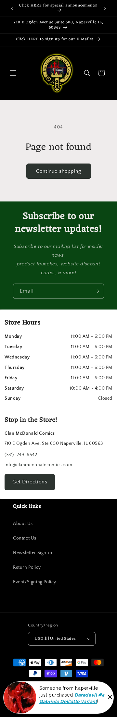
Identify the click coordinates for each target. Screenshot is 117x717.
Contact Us (24, 538)
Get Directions (29, 482)
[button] (13, 73)
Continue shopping (58, 171)
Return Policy (27, 567)
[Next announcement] (105, 8)
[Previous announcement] (12, 8)
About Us (23, 523)
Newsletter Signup (32, 552)
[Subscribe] (96, 291)
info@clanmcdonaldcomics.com (38, 465)
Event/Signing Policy (34, 582)
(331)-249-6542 (21, 454)
